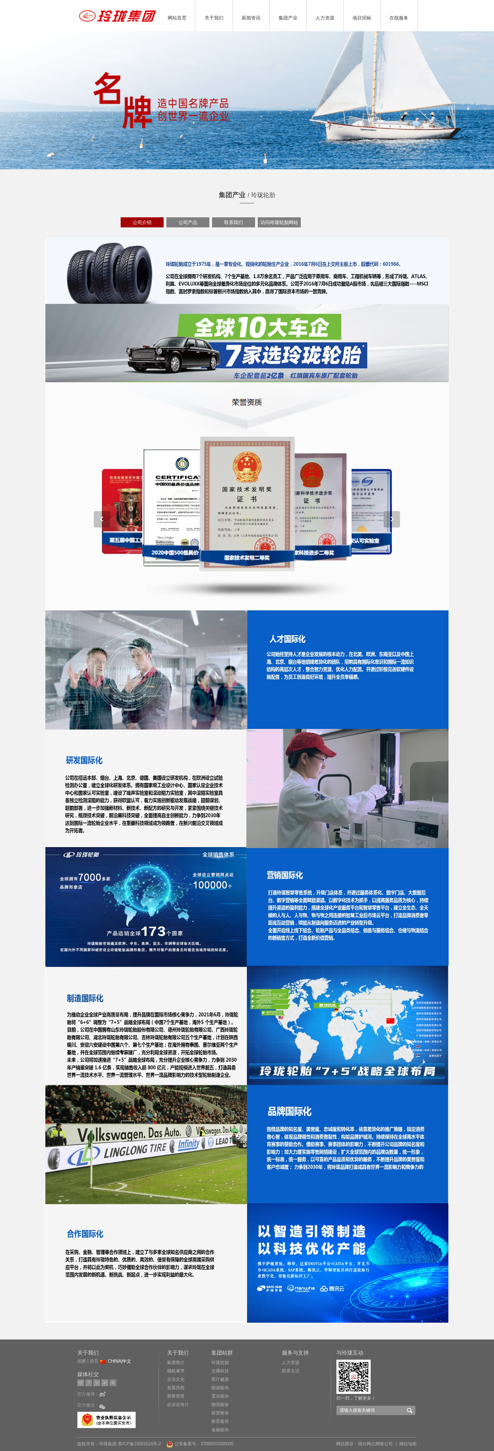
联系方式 (290, 1370)
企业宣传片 (178, 1404)
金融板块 (220, 1429)
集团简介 (175, 1362)
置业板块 (220, 1396)
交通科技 (220, 1370)
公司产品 (187, 222)
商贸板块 (220, 1412)
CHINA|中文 (119, 1361)
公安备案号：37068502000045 (203, 1443)
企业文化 (175, 1379)
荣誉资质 (175, 1396)
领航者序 (175, 1370)
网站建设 (345, 1443)
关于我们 (214, 17)
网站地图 (408, 1443)
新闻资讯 (251, 17)
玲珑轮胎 (220, 1362)
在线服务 (398, 17)
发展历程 (175, 1387)
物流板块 (220, 1404)
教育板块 (220, 1421)
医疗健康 (220, 1379)
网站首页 (177, 17)
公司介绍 (142, 222)
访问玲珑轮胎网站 (279, 222)
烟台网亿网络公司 (375, 1443)
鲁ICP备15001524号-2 (140, 1443)
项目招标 (362, 17)
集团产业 (288, 17)
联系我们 (233, 222)
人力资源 (325, 17)
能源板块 (220, 1387)
